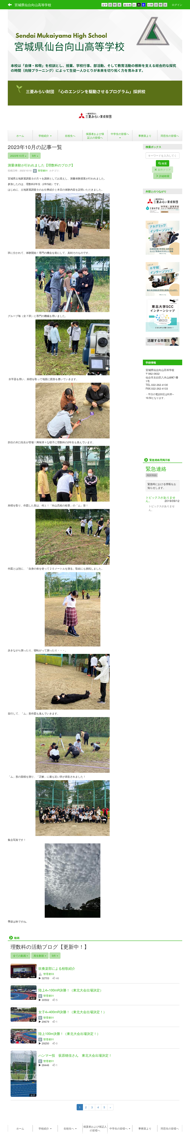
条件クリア (164, 169)
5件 (34, 156)
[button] (120, 135)
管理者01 (42, 170)
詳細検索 (163, 176)
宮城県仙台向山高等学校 (32, 4)
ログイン (177, 5)
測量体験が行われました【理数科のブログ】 (41, 165)
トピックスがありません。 (160, 499)
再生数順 (39, 955)
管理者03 (48, 974)
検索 (164, 163)
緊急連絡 (156, 468)
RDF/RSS (152, 475)
